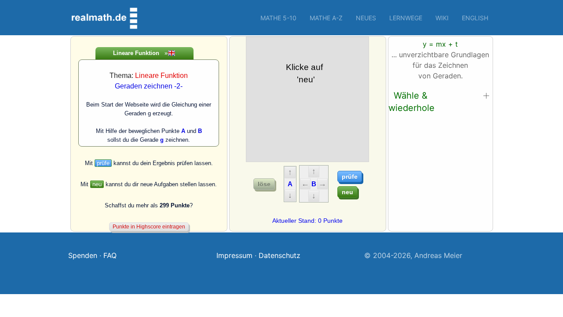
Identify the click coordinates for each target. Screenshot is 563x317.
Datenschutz (279, 255)
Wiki (442, 18)
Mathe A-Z (326, 18)
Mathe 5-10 (278, 18)
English (475, 18)
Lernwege (405, 18)
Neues (366, 18)
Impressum (234, 255)
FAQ (110, 255)
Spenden (82, 255)
